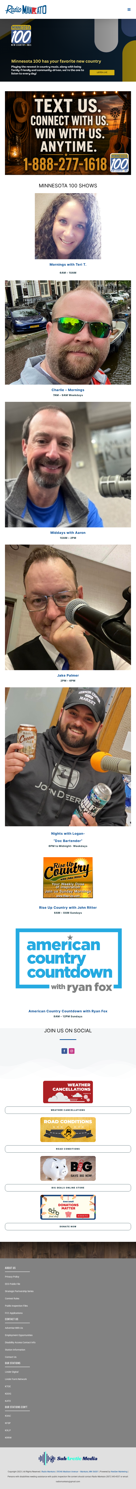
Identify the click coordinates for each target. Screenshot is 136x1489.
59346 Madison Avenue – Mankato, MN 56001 (78, 1471)
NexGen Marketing (119, 1471)
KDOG (8, 1393)
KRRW (8, 1437)
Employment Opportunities (19, 1335)
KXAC (8, 1415)
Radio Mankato (48, 1471)
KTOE (8, 1386)
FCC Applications (14, 1313)
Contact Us (10, 1357)
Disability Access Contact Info (20, 1342)
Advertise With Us (14, 1328)
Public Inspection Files (16, 1305)
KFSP (8, 1423)
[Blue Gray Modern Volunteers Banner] (68, 20)
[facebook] (64, 1051)
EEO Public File (12, 1284)
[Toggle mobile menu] (129, 9)
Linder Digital (11, 1372)
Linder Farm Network (16, 1379)
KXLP (8, 1430)
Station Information (15, 1349)
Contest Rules (12, 1298)
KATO (8, 1401)
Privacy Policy (12, 1276)
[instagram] (71, 1051)
